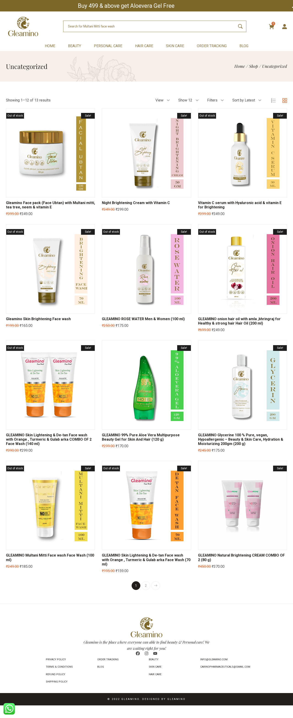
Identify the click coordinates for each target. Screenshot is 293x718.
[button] (129, 192)
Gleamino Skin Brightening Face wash (38, 319)
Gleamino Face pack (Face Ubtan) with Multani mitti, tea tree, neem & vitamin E (50, 205)
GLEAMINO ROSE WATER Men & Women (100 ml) (143, 319)
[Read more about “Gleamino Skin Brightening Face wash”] (33, 309)
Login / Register (284, 27)
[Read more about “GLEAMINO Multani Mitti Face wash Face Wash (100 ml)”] (33, 545)
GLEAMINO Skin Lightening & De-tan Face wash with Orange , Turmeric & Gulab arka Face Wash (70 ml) (146, 559)
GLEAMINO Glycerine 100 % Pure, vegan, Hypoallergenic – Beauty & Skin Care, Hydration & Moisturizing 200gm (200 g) (240, 439)
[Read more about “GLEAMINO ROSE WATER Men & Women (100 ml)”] (129, 309)
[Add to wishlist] (56, 192)
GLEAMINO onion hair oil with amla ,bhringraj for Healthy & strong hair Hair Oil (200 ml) (239, 321)
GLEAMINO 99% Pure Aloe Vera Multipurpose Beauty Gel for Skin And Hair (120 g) (141, 437)
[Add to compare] (67, 192)
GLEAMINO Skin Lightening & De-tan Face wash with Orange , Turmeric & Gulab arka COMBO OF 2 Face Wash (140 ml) (49, 439)
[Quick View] (44, 192)
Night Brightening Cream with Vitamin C (136, 203)
